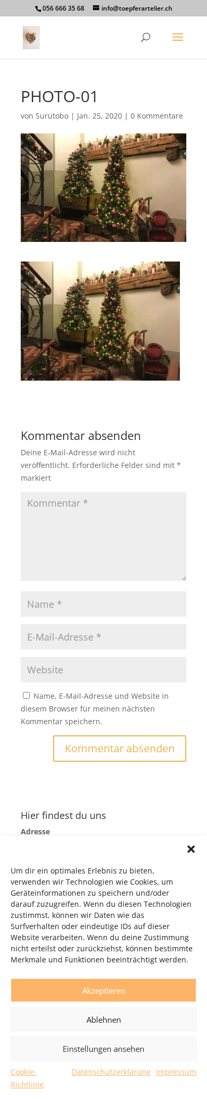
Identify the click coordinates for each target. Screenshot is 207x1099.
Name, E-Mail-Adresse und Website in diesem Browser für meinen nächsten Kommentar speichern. (95, 708)
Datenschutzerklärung (111, 1072)
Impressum (176, 1072)
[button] (191, 849)
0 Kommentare (157, 116)
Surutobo (52, 116)
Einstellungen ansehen (103, 1048)
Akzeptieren (103, 990)
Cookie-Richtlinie (27, 1078)
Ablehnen (104, 1019)
